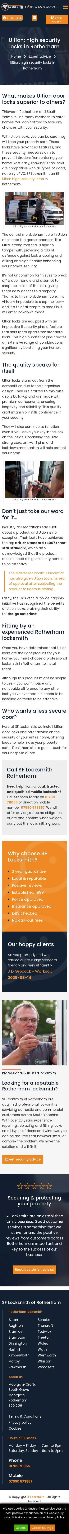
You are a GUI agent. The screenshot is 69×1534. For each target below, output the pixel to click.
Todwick (44, 1331)
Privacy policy (20, 1422)
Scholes (44, 1319)
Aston (13, 1319)
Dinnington (18, 1343)
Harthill (14, 1349)
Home (16, 56)
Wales (43, 1343)
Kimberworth (19, 1355)
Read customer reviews (34, 1269)
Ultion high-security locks (23, 179)
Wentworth (47, 1355)
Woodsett (46, 1367)
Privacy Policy (56, 1517)
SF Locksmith (35, 1497)
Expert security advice (22, 1159)
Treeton (44, 1337)
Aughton (16, 1325)
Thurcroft (45, 1325)
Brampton (17, 1337)
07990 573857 (57, 19)
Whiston (44, 1361)
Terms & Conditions (25, 1416)
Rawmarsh (17, 1367)
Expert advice (40, 56)
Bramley (15, 1331)
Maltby (14, 1361)
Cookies (15, 1428)
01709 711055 (14, 18)
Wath (42, 1349)
